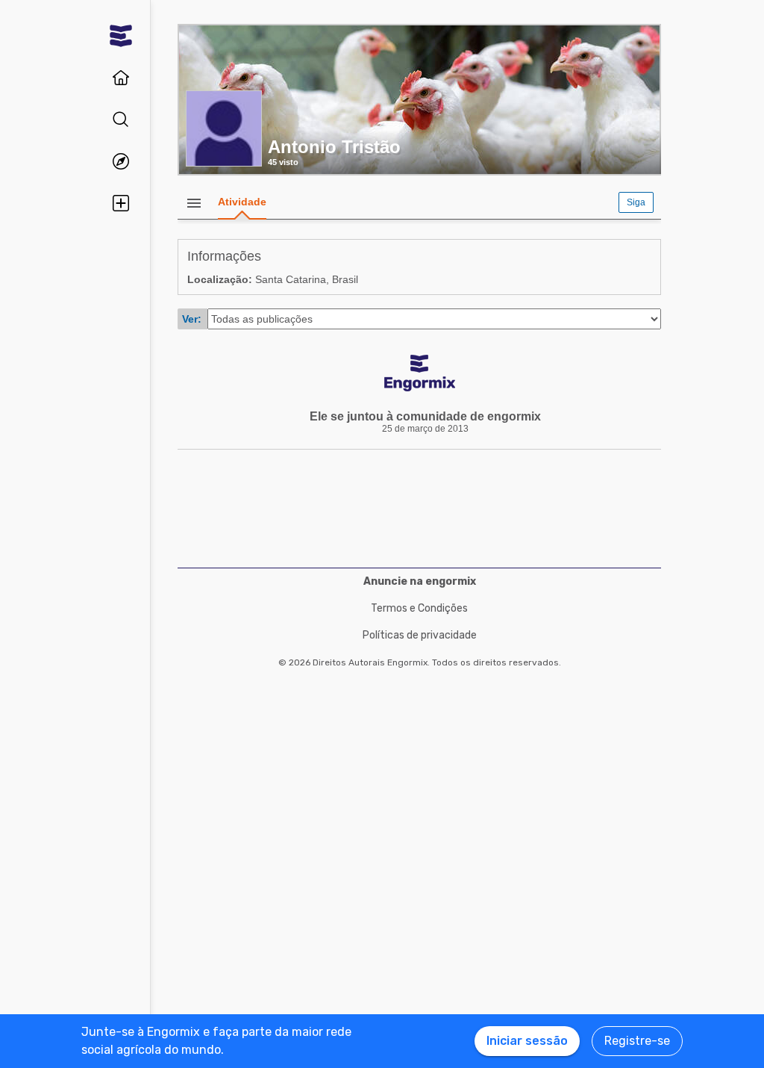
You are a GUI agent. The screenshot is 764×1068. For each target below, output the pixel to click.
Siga (636, 202)
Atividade (242, 202)
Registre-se (637, 1041)
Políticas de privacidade (420, 635)
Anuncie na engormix (419, 581)
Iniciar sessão (527, 1041)
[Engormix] (121, 36)
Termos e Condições (419, 608)
